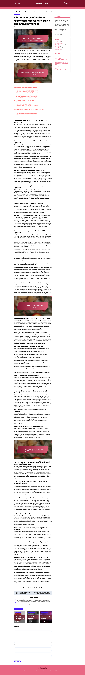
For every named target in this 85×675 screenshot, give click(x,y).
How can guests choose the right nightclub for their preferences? (27, 112)
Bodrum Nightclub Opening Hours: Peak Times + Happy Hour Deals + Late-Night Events (61, 63)
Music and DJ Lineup (58, 47)
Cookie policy (45, 670)
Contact (51, 670)
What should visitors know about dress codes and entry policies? (27, 113)
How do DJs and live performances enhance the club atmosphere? (27, 95)
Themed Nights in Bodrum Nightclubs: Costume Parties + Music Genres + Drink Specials (61, 67)
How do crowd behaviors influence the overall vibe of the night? (27, 98)
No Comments (28, 27)
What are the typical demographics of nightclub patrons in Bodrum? (27, 97)
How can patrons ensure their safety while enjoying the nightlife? (27, 115)
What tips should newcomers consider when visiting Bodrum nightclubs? (28, 110)
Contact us (40, 7)
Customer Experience (58, 43)
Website (15, 654)
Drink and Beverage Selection (60, 44)
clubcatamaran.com (42, 3)
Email (15, 649)
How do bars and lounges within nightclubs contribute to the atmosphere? (28, 106)
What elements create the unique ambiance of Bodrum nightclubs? (27, 90)
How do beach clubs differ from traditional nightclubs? (25, 103)
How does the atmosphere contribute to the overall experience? (27, 89)
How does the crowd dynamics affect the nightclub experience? (27, 96)
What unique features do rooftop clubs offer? (24, 104)
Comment (16, 629)
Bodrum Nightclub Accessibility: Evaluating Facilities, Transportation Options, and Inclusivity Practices (62, 57)
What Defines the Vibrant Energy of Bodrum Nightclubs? (25, 87)
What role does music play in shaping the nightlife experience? (27, 92)
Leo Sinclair (34, 597)
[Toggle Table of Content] (43, 86)
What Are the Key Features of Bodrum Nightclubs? (24, 100)
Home (25, 670)
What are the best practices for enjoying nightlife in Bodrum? (26, 114)
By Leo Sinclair (18, 27)
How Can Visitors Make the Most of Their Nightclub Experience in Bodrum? (29, 109)
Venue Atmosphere (17, 14)
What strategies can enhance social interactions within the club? (27, 117)
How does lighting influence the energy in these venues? (25, 91)
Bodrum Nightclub (58, 41)
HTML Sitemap (58, 670)
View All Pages (17, 3)
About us (45, 7)
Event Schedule (57, 46)
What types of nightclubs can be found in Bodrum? (24, 101)
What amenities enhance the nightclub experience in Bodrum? (27, 105)
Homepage (67, 3)
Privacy (30, 670)
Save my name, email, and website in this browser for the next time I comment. (28, 659)
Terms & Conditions (37, 670)
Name (15, 644)
